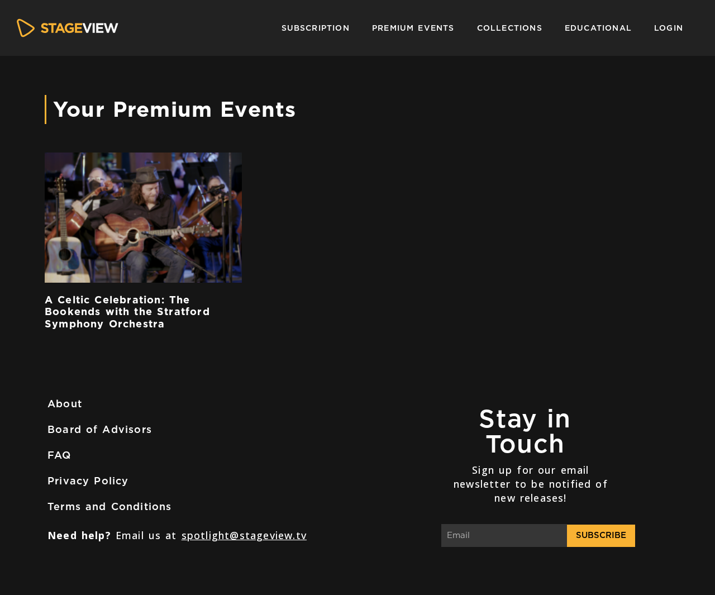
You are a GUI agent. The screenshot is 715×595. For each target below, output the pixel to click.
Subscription (316, 27)
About (64, 404)
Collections (509, 27)
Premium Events (413, 27)
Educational (598, 27)
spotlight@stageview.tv (244, 535)
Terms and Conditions (109, 506)
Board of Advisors (99, 429)
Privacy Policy (88, 481)
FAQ (59, 455)
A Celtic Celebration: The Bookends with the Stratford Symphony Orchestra (127, 312)
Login (668, 27)
